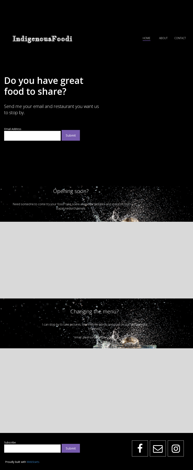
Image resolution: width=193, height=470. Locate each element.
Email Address (12, 129)
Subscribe (10, 442)
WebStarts (33, 462)
